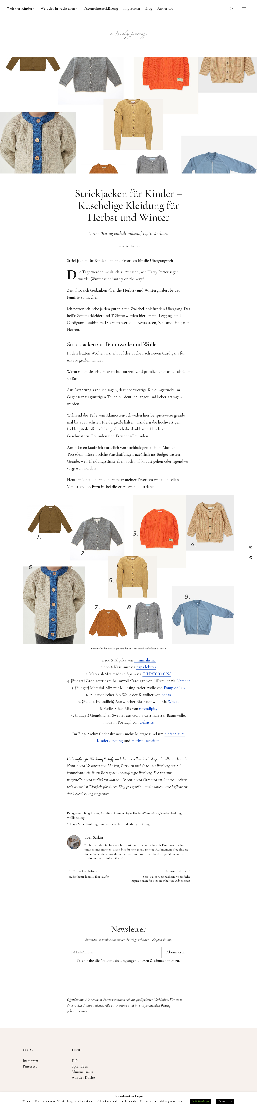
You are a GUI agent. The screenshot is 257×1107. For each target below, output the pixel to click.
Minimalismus (82, 1072)
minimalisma (145, 660)
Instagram (251, 547)
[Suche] (232, 9)
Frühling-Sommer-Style (116, 813)
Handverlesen (107, 824)
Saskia (98, 837)
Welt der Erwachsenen (58, 8)
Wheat (173, 701)
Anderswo (165, 8)
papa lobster (146, 667)
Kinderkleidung (170, 813)
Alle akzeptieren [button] (225, 1101)
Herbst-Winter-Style (146, 813)
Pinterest (251, 557)
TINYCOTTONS (156, 673)
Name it (183, 680)
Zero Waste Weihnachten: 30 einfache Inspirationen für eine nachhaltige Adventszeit (159, 876)
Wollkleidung (76, 817)
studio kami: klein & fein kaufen (89, 874)
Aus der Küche (83, 1077)
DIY (75, 1060)
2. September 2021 (130, 246)
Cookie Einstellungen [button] (200, 1101)
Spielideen (80, 1066)
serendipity (148, 708)
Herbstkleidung (127, 824)
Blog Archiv (91, 813)
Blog (148, 8)
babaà (166, 694)
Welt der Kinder (19, 8)
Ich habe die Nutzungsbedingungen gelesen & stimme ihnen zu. (130, 960)
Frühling (92, 824)
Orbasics (147, 722)
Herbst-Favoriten (145, 740)
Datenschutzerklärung (100, 8)
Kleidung (144, 824)
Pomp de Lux (174, 687)
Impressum (131, 8)
